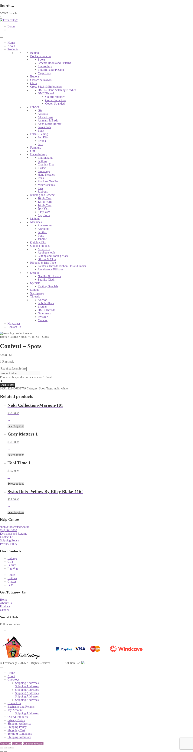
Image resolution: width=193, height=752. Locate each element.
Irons (41, 178)
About (11, 46)
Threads (35, 296)
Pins (40, 188)
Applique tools (46, 252)
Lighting (35, 218)
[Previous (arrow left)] (1, 751)
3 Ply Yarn (44, 211)
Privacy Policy (8, 543)
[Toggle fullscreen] (5, 747)
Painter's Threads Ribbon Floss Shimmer (62, 266)
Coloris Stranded (55, 96)
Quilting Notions (40, 245)
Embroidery (45, 66)
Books (41, 59)
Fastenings (44, 171)
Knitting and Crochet (42, 195)
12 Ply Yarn (45, 201)
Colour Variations (55, 100)
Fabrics (34, 107)
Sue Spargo (37, 293)
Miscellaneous (46, 184)
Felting (42, 140)
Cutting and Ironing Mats (53, 255)
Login (11, 26)
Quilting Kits (38, 242)
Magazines (44, 73)
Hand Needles (46, 174)
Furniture (35, 147)
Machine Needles (48, 181)
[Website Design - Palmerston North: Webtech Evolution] (82, 663)
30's (40, 110)
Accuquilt (43, 228)
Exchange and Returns (13, 533)
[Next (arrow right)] (5, 751)
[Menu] (1, 37)
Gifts (10, 561)
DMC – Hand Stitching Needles (57, 90)
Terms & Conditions (20, 733)
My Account (15, 710)
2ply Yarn (43, 208)
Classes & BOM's (40, 79)
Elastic (42, 167)
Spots (24, 336)
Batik (41, 130)
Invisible (43, 316)
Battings (12, 558)
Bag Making (45, 157)
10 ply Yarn (44, 198)
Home (11, 42)
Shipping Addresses (27, 682)
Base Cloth (44, 127)
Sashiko (35, 272)
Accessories (45, 225)
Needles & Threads (49, 276)
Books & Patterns (40, 56)
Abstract (43, 113)
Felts (40, 144)
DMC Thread (46, 93)
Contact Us (14, 327)
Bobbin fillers (46, 303)
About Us (6, 603)
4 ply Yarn (44, 215)
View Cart (5, 743)
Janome (42, 239)
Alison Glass (45, 117)
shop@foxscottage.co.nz (14, 526)
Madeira (42, 320)
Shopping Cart (16, 730)
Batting (34, 52)
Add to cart (8, 384)
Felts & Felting (39, 134)
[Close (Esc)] (12, 747)
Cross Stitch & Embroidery (46, 86)
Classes (12, 581)
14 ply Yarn (44, 205)
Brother (42, 232)
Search (4, 12)
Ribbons (43, 191)
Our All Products (18, 716)
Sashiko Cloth (46, 279)
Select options (16, 426)
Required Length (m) (13, 368)
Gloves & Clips (47, 259)
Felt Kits (43, 137)
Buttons (34, 76)
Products (13, 49)
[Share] (9, 747)
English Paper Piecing (51, 69)
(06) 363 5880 (8, 530)
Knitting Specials (48, 286)
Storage (34, 289)
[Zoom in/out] (1, 747)
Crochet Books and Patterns (54, 63)
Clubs (33, 83)
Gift (32, 151)
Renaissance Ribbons (50, 269)
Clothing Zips (46, 164)
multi (57, 388)
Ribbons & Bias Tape (43, 262)
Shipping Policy (9, 540)
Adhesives (44, 249)
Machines (36, 222)
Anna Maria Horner (49, 123)
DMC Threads (46, 310)
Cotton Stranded (55, 103)
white (64, 388)
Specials (35, 283)
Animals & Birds (48, 120)
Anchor (42, 299)
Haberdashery (38, 154)
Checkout (13, 679)
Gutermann (44, 313)
